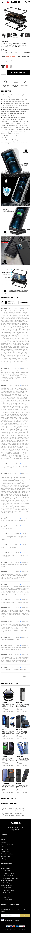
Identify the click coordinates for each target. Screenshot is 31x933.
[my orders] (26, 2)
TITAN (4, 730)
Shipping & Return (7, 844)
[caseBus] (15, 2)
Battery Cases (7, 892)
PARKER (4, 757)
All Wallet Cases (8, 871)
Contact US (4, 842)
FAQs (3, 847)
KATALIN (19, 703)
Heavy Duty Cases (8, 883)
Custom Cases (7, 899)
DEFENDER (5, 784)
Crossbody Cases (8, 873)
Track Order (5, 849)
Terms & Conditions (7, 854)
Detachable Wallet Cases (10, 878)
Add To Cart (20, 72)
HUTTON (4, 703)
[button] (29, 18)
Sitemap (3, 859)
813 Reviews (13, 52)
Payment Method (6, 856)
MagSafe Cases (7, 895)
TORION (18, 784)
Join (25, 915)
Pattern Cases (7, 897)
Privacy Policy (5, 851)
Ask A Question (24, 302)
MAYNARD (19, 757)
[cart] (29, 2)
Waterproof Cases (8, 890)
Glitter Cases (7, 887)
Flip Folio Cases (8, 875)
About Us (4, 839)
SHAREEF (19, 730)
